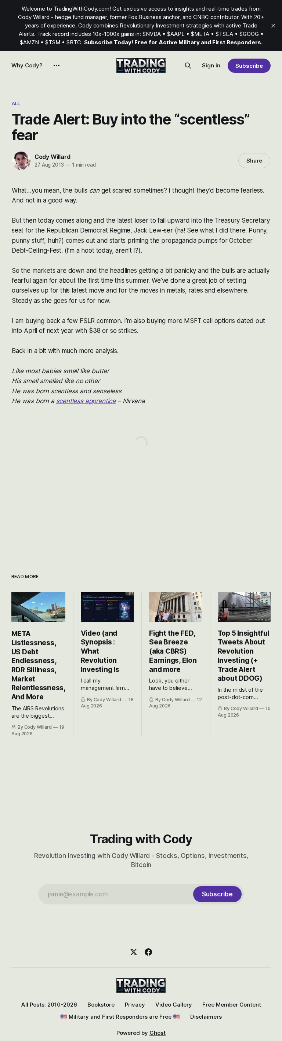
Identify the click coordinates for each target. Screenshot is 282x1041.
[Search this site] (188, 65)
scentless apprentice (86, 401)
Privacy (135, 1004)
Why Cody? (27, 65)
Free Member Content (231, 1004)
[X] (133, 952)
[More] (56, 65)
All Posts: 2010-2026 (49, 1004)
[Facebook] (148, 952)
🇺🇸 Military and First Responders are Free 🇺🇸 (120, 1016)
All (16, 103)
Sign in (211, 65)
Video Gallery (173, 1004)
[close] (273, 25)
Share (254, 160)
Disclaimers (206, 1016)
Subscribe (249, 65)
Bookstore (101, 1004)
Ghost (157, 1032)
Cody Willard (52, 156)
